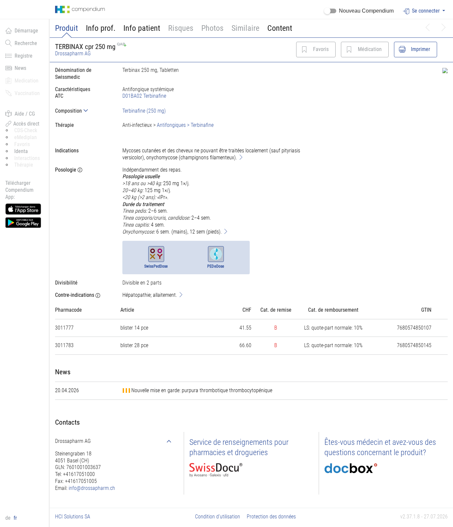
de (8, 518)
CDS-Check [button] (25, 130)
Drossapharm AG (73, 53)
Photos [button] (212, 28)
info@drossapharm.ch (92, 488)
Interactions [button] (27, 158)
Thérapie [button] (23, 165)
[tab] (83, 111)
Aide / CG (25, 114)
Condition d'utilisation (217, 516)
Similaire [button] (245, 28)
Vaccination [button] (27, 93)
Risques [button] (180, 28)
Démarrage (26, 30)
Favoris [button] (22, 144)
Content (279, 28)
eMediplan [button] (25, 137)
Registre (23, 56)
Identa (21, 151)
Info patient (141, 28)
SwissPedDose (156, 266)
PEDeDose (215, 266)
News (20, 68)
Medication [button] (26, 81)
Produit (66, 28)
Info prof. (100, 28)
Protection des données (271, 516)
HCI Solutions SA (72, 516)
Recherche (26, 43)
